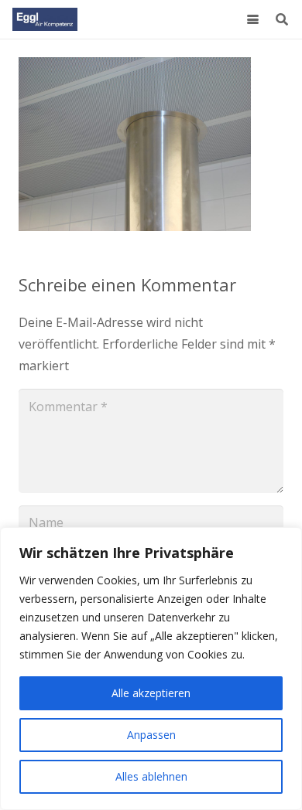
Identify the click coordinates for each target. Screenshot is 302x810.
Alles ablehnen (151, 776)
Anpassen (151, 734)
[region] (151, 668)
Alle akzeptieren (151, 693)
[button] (253, 20)
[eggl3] (44, 19)
